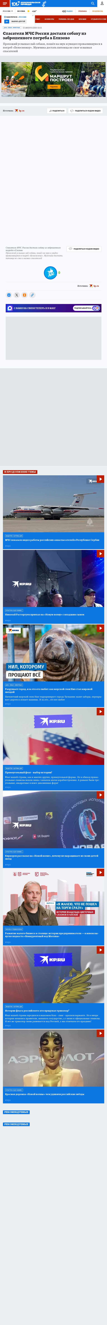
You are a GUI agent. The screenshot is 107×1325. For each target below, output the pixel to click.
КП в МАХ (82, 19)
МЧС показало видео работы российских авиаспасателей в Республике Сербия (52, 540)
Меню (5, 3)
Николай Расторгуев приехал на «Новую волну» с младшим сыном (44, 614)
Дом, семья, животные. (12, 27)
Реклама (82, 11)
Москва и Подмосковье (14, 929)
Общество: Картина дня (14, 536)
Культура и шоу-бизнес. (14, 610)
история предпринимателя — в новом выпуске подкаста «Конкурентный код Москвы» (52, 935)
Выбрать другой (18, 21)
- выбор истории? (28, 772)
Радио (69, 11)
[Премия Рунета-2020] (43, 3)
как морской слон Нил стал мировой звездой (48, 691)
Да (7, 21)
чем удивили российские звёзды (44, 1094)
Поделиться (58, 111)
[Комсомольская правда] (26, 3)
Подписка (97, 11)
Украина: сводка (66, 19)
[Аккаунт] (102, 3)
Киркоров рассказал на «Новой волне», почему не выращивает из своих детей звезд (51, 857)
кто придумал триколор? (37, 1010)
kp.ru (21, 110)
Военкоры (49, 19)
